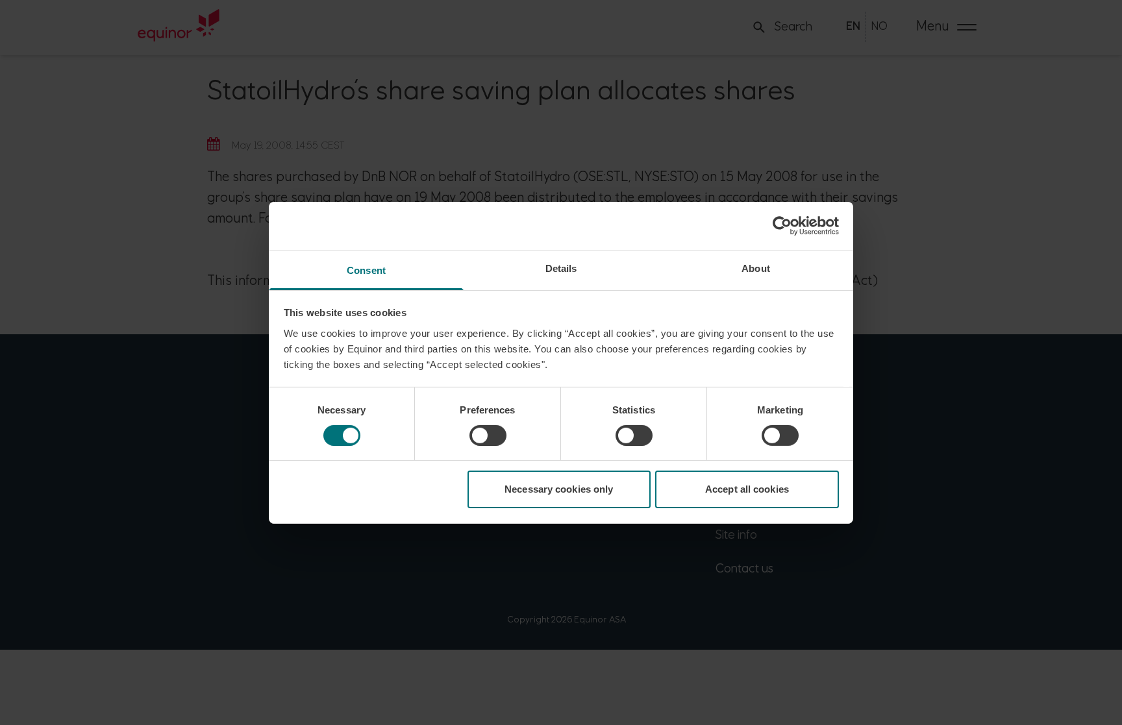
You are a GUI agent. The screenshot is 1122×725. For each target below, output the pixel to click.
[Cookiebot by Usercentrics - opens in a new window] (782, 226)
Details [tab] (561, 267)
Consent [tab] (366, 269)
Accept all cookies (747, 489)
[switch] (487, 435)
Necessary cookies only (559, 489)
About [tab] (756, 267)
